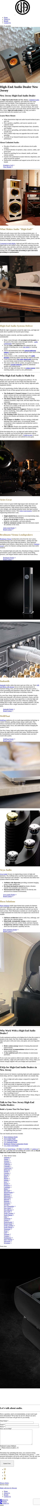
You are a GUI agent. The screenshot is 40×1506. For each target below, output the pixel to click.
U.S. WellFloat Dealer (10, 1140)
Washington (7, 1238)
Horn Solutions (4, 905)
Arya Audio (3, 874)
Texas (5, 1231)
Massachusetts (8, 1192)
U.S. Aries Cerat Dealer (11, 1145)
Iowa (5, 1182)
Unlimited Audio (34, 100)
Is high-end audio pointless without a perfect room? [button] (19, 1082)
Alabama (6, 1157)
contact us (35, 1149)
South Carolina (8, 1225)
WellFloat (3, 720)
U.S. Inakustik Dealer (10, 1142)
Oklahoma (7, 1218)
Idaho (5, 1176)
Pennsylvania (8, 1222)
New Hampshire (9, 1206)
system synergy (30, 368)
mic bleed (26, 347)
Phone (2, 1427)
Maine (6, 1189)
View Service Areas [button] (10, 1156)
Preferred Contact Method (8, 1446)
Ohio (5, 1217)
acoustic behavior (16, 364)
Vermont (6, 1234)
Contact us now (28, 435)
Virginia (6, 1236)
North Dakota (8, 1215)
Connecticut (7, 1168)
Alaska (6, 1159)
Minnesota (7, 1196)
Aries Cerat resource (25, 511)
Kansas (6, 1183)
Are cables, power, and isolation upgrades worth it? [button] (19, 1089)
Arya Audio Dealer (10, 1138)
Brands (6, 21)
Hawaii (6, 1175)
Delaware (7, 1170)
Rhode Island (8, 1224)
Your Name (4, 1421)
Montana (6, 1201)
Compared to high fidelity (8, 243)
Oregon (6, 1220)
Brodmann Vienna (5, 539)
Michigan (7, 1194)
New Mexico (8, 1210)
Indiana (6, 1180)
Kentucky (7, 1185)
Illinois (6, 1178)
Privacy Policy (4, 1483)
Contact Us (7, 23)
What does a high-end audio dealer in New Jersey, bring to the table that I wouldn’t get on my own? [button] (22, 1095)
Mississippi (7, 1197)
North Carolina (8, 1213)
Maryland (7, 1190)
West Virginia (8, 1239)
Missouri (6, 1199)
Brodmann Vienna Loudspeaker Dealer (16, 1144)
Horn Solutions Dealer (11, 1137)
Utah (5, 1232)
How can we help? (6, 1428)
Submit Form (7, 1463)
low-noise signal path (24, 359)
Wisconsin (7, 1241)
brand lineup (11, 1149)
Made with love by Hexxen (8, 1488)
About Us (7, 19)
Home (6, 17)
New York (7, 1211)
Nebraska (7, 1203)
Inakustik (3, 685)
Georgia (6, 1173)
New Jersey (7, 1208)
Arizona (6, 1161)
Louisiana (7, 1187)
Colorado (7, 1166)
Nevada (6, 1204)
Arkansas (7, 1163)
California (7, 1164)
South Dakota (8, 1227)
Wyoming (7, 1243)
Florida (6, 1171)
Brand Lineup (7, 529)
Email (2, 1424)
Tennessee (7, 1229)
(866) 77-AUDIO (5, 26)
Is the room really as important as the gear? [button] (17, 1084)
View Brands (7, 167)
